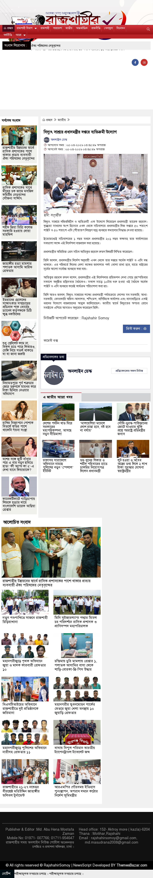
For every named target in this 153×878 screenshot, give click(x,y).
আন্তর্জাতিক (82, 28)
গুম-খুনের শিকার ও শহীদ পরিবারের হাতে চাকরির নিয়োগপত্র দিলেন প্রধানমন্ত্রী (93, 465)
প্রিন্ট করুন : (134, 328)
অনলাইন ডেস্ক (58, 140)
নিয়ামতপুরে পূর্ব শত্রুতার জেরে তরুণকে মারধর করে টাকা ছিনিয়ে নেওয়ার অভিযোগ (19, 388)
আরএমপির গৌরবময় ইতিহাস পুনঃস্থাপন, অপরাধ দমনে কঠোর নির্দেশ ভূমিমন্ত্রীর (76, 791)
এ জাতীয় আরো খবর (58, 397)
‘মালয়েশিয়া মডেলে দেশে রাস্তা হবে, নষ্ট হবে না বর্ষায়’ (95, 427)
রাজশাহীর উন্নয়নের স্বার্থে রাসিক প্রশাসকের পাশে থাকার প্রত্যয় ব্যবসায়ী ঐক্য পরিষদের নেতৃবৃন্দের (19, 153)
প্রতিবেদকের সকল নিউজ (129, 371)
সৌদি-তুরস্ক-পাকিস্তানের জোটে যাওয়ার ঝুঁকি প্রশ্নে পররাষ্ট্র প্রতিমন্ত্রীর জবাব (133, 428)
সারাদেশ (57, 28)
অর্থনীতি (8, 35)
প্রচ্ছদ (9, 28)
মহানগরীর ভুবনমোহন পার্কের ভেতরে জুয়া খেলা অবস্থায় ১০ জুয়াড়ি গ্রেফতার (75, 708)
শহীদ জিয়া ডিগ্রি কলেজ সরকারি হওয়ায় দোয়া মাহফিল (17, 231)
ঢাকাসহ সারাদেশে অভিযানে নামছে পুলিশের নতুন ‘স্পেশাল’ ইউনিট (58, 465)
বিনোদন (121, 28)
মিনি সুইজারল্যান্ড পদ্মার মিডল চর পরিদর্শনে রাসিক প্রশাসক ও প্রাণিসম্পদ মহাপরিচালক (76, 621)
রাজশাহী (45, 28)
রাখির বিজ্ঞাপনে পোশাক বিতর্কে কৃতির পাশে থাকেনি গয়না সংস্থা (18, 426)
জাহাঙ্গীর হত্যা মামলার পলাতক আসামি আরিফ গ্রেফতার (17, 267)
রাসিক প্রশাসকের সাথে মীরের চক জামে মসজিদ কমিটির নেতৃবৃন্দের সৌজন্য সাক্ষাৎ (18, 193)
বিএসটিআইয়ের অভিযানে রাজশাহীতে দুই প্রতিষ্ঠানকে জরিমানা (20, 708)
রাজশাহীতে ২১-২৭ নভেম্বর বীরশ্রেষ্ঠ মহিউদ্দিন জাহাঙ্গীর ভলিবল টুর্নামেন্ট (21, 791)
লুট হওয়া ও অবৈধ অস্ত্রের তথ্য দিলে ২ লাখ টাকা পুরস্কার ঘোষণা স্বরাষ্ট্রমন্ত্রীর (132, 465)
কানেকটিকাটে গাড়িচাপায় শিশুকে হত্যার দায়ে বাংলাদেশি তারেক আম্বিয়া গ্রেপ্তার (19, 504)
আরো (18, 35)
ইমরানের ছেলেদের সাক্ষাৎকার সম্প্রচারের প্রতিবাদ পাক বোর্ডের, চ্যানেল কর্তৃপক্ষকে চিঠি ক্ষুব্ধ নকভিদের (17, 307)
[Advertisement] (76, 79)
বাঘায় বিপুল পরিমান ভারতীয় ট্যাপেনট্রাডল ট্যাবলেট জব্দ (75, 750)
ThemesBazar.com (132, 865)
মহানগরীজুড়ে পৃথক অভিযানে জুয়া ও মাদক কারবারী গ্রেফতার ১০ (24, 665)
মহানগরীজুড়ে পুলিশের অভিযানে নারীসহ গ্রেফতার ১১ (25, 750)
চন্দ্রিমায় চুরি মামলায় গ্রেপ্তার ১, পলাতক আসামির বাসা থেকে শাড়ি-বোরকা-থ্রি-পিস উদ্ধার (76, 665)
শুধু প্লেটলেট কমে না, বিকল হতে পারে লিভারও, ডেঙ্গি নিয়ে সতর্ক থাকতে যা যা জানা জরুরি (19, 348)
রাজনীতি (95, 28)
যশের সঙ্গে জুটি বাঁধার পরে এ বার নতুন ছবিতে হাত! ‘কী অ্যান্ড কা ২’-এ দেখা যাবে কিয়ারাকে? (18, 464)
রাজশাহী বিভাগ (24, 28)
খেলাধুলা (108, 28)
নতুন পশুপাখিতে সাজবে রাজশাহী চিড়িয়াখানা (25, 619)
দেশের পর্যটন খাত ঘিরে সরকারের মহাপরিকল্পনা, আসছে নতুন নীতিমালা (57, 428)
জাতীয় (69, 28)
